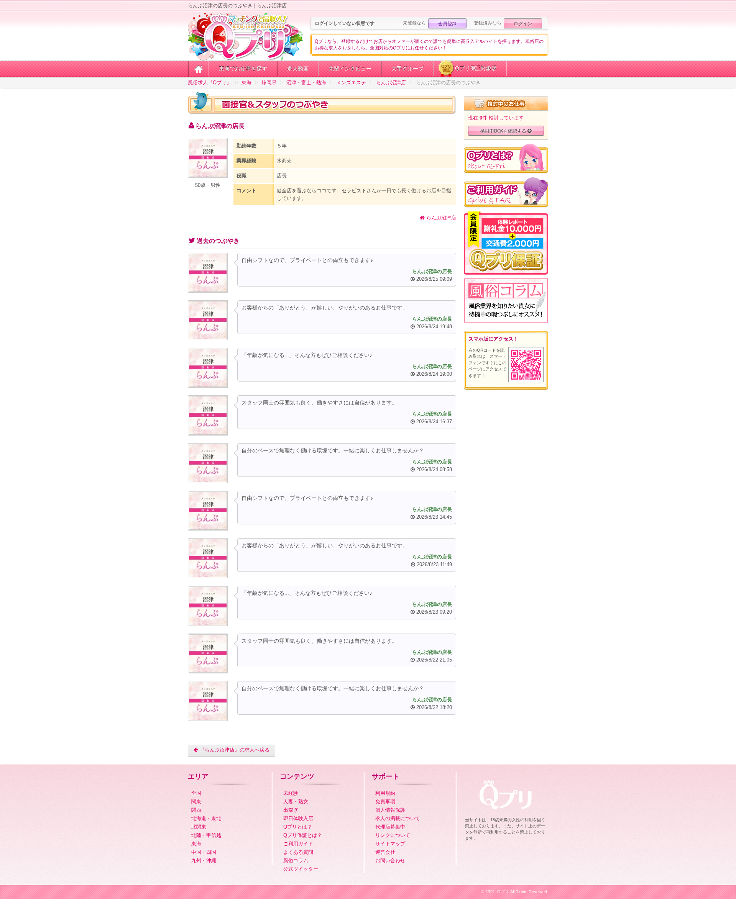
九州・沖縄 (203, 860)
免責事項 (385, 801)
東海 (196, 844)
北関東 (198, 827)
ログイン (523, 23)
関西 (196, 810)
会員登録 (447, 23)
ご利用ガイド (298, 844)
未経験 (290, 793)
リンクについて (392, 835)
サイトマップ (390, 844)
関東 (196, 801)
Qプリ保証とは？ (302, 835)
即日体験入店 (298, 818)
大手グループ (407, 69)
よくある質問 (298, 852)
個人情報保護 (390, 810)
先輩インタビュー (350, 69)
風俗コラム (295, 860)
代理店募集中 (390, 827)
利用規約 (385, 793)
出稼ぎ (290, 810)
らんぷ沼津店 (440, 218)
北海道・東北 (206, 818)
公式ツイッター (300, 869)
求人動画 (298, 69)
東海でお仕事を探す (243, 69)
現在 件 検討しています (496, 118)
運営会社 (385, 852)
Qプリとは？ (297, 827)
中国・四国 (203, 852)
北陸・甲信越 (206, 835)
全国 (196, 793)
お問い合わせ (390, 860)
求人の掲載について (397, 818)
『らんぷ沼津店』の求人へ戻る (233, 750)
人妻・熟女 (295, 801)
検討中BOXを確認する (503, 130)
